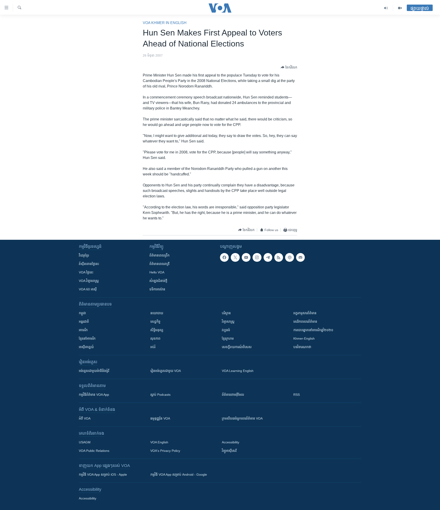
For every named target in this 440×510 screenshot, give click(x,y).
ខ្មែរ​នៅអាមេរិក (87, 338)
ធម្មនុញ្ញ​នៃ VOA (160, 418)
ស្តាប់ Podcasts (160, 394)
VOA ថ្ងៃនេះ (86, 272)
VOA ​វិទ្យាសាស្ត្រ (89, 281)
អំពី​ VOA (85, 418)
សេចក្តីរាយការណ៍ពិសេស (237, 347)
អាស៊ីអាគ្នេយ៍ (86, 347)
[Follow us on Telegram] (268, 257)
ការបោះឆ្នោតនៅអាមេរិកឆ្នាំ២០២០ (313, 330)
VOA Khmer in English (165, 23)
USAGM (85, 442)
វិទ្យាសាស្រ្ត (228, 321)
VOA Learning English (237, 371)
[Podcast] (289, 257)
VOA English (159, 442)
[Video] (400, 8)
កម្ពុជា (82, 313)
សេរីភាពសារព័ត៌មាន (305, 321)
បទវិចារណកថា (302, 347)
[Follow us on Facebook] (224, 257)
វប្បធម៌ (226, 330)
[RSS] (278, 257)
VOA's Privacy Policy (165, 451)
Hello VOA (156, 272)
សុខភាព (155, 338)
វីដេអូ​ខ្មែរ (84, 255)
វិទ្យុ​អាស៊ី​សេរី (229, 451)
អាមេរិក (83, 330)
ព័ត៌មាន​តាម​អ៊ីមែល (233, 394)
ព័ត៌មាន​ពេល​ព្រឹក (159, 255)
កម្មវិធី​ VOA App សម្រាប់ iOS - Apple (103, 474)
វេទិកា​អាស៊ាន (157, 289)
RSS (296, 394)
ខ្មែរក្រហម (228, 338)
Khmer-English (304, 338)
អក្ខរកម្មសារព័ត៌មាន (304, 313)
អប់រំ (152, 347)
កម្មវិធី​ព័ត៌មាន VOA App (94, 394)
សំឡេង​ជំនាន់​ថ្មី (158, 281)
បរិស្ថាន (226, 313)
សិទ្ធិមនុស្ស (156, 330)
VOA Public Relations (94, 451)
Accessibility (230, 442)
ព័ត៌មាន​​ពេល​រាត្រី (159, 264)
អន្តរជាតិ (84, 321)
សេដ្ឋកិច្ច (155, 321)
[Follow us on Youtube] (246, 257)
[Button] (289, 67)
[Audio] (386, 8)
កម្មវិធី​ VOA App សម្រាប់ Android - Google (178, 474)
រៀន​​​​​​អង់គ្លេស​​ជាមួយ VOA (165, 371)
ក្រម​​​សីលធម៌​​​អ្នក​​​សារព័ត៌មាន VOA (242, 418)
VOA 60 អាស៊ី (88, 289)
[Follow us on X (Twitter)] (235, 257)
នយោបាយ (156, 313)
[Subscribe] (300, 257)
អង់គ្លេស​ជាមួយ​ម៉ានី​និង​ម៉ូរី (94, 371)
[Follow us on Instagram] (257, 257)
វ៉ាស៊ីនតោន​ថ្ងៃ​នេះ (89, 264)
